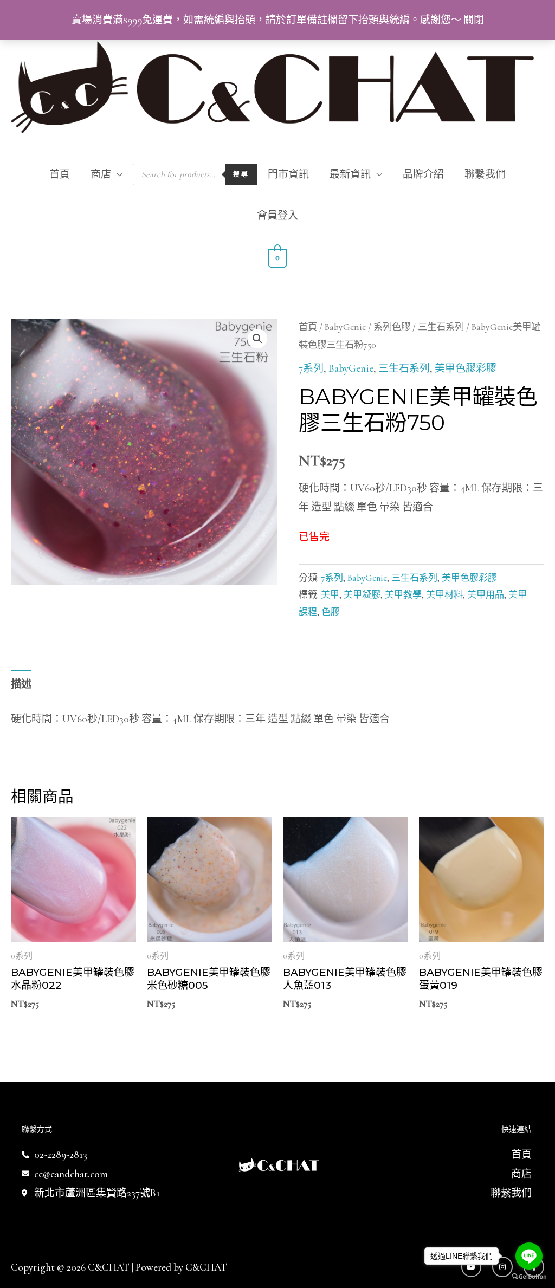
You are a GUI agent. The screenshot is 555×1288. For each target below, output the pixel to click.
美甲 (330, 594)
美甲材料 (444, 594)
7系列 (311, 368)
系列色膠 (391, 327)
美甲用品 (485, 594)
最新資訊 (350, 174)
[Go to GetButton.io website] (529, 1276)
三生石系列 (441, 327)
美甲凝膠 (362, 594)
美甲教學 (403, 594)
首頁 (59, 174)
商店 (101, 174)
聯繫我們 (485, 174)
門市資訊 (288, 174)
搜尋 (241, 174)
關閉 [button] (473, 20)
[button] (257, 338)
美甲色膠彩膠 (465, 368)
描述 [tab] (21, 684)
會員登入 (277, 215)
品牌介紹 (423, 174)
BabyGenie (345, 327)
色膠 (330, 612)
